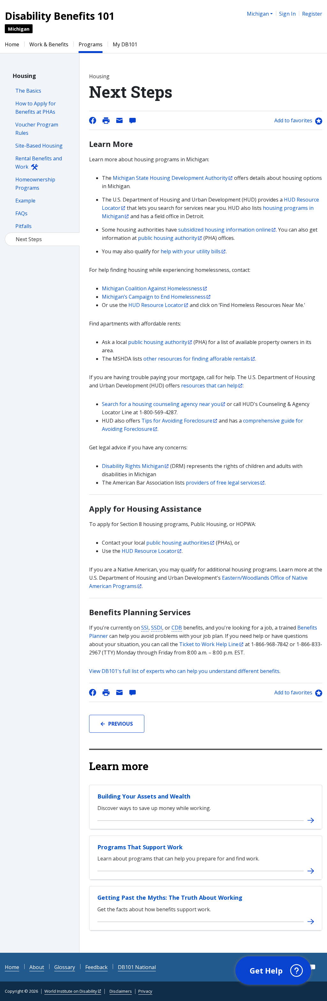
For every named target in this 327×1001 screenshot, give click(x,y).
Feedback (96, 967)
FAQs (21, 213)
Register (312, 13)
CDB (176, 627)
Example (25, 200)
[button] (273, 970)
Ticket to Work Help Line (209, 644)
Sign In (287, 13)
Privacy (145, 991)
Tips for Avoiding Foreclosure (176, 420)
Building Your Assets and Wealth (143, 796)
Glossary (64, 967)
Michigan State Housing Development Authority (170, 177)
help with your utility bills (191, 251)
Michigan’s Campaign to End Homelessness (154, 296)
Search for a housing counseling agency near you (161, 404)
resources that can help (209, 385)
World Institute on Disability (70, 991)
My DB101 (125, 44)
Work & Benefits (48, 44)
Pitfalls (23, 226)
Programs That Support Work (140, 847)
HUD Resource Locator (155, 305)
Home (12, 44)
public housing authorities (177, 542)
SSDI (156, 627)
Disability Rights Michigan (133, 466)
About (36, 967)
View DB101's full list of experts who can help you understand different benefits (184, 671)
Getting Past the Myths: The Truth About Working (169, 897)
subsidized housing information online (224, 229)
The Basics (28, 90)
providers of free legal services (223, 482)
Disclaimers (121, 991)
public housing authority (167, 237)
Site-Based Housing (39, 145)
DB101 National (137, 967)
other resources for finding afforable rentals (196, 358)
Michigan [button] (258, 13)
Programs (91, 44)
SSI (144, 627)
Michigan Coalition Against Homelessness (152, 288)
